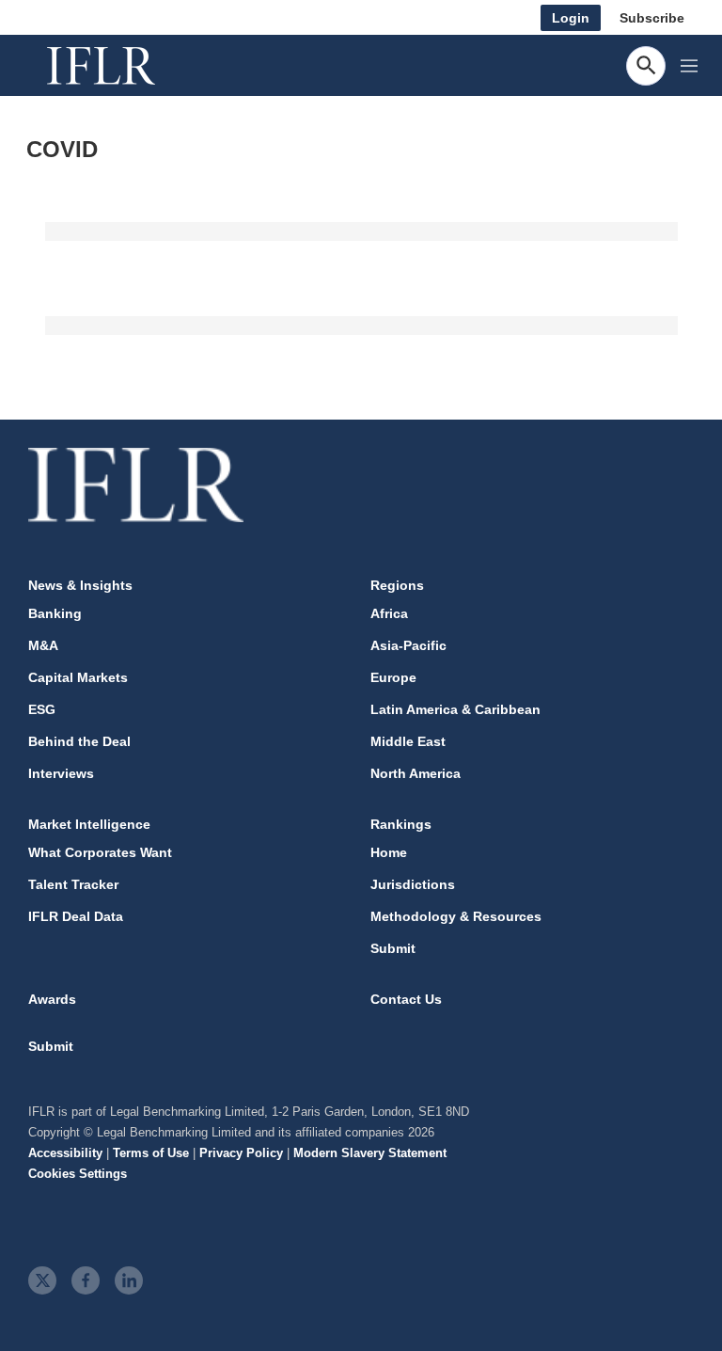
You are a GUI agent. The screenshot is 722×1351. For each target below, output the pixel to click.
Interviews (61, 773)
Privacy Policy (241, 1153)
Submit (393, 948)
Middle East (408, 741)
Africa (389, 613)
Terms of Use (151, 1153)
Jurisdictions (412, 884)
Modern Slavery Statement (370, 1153)
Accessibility (65, 1153)
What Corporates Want (100, 852)
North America (415, 773)
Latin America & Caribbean (455, 709)
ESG (41, 709)
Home (388, 852)
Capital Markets (78, 677)
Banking (55, 613)
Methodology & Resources (456, 916)
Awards (52, 999)
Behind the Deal (79, 741)
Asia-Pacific (408, 645)
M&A (43, 645)
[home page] (122, 66)
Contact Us (406, 999)
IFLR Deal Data (75, 916)
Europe (393, 677)
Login (570, 17)
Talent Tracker (73, 884)
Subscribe (652, 17)
